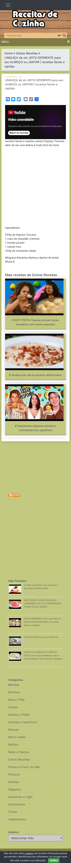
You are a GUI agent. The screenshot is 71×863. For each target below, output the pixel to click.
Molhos (13, 744)
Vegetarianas (17, 819)
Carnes (13, 707)
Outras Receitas (27, 53)
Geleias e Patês (18, 714)
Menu (5, 41)
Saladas (13, 782)
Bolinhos (14, 692)
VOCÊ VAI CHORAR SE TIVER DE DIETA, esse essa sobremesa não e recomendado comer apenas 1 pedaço (43, 655)
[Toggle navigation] (8, 5)
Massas (13, 729)
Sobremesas (16, 804)
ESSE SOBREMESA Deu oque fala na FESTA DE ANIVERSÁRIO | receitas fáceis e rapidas (42, 622)
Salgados (14, 789)
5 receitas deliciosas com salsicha (41, 637)
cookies (29, 853)
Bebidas (13, 684)
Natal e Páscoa (18, 752)
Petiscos (14, 774)
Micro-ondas (17, 737)
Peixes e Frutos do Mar (24, 767)
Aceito (53, 860)
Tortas (12, 812)
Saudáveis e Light (20, 797)
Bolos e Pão (16, 699)
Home (8, 53)
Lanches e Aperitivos (22, 722)
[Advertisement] (35, 187)
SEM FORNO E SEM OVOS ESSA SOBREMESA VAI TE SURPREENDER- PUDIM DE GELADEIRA (43, 603)
